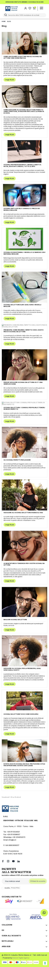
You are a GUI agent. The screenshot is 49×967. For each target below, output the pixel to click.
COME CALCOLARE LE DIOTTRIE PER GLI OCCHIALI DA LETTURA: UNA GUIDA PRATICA (23, 57)
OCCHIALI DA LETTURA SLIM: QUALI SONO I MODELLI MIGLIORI (22, 305)
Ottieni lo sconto (37, 881)
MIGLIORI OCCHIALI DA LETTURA (15, 619)
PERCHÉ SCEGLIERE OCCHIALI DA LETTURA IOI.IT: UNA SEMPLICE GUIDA (23, 383)
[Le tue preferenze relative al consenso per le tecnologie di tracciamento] (45, 963)
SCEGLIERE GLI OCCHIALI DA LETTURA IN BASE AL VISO (23, 512)
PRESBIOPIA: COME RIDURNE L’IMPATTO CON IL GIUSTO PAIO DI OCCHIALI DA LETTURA (24, 330)
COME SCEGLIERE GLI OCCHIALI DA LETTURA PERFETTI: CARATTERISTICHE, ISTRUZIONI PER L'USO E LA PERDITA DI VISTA (24, 111)
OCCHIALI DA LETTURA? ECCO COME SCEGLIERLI (21, 714)
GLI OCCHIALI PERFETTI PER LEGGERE (17, 460)
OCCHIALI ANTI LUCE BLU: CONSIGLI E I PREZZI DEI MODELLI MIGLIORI (22, 209)
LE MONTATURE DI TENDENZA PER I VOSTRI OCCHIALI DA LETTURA (24, 564)
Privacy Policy (15, 888)
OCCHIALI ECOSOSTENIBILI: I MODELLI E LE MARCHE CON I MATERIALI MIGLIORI (24, 253)
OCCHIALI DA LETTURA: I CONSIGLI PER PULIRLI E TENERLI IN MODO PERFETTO (24, 408)
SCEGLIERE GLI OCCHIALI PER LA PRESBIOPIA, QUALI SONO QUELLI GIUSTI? (22, 669)
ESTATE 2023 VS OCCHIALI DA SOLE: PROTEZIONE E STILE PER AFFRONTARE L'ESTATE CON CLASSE (24, 764)
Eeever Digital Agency (21, 958)
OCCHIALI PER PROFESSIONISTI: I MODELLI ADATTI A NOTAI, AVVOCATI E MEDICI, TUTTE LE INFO (22, 165)
